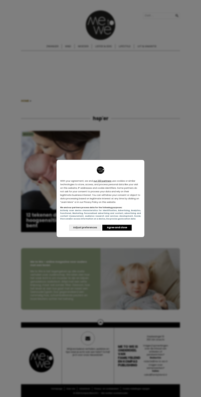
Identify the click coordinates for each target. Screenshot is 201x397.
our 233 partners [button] (102, 180)
